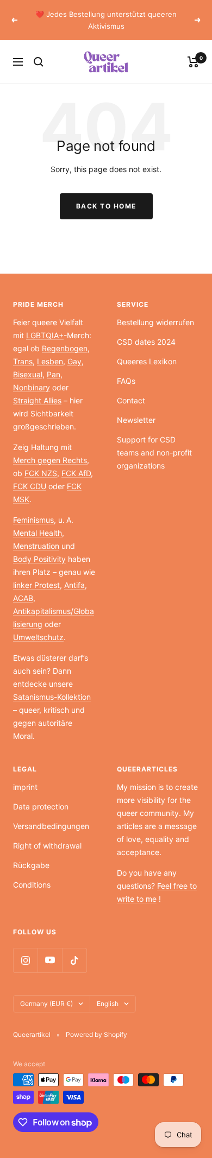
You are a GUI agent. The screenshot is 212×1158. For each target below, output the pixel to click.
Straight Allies (37, 400)
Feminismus (33, 519)
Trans (23, 361)
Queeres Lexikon (147, 361)
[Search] (38, 62)
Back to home (106, 206)
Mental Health (37, 532)
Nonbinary (31, 387)
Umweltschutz (38, 637)
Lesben (50, 361)
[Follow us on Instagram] (25, 960)
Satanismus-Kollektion (52, 696)
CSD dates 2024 (146, 341)
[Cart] (193, 61)
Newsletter (136, 420)
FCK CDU (29, 486)
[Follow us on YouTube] (50, 960)
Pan (53, 374)
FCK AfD (76, 473)
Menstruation (36, 545)
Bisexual (27, 374)
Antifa (74, 585)
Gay (74, 361)
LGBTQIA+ (45, 335)
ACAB (23, 598)
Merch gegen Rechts (50, 460)
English (108, 1003)
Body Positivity (39, 559)
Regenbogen (65, 348)
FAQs (126, 380)
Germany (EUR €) (46, 1003)
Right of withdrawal (47, 845)
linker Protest (36, 585)
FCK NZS (40, 473)
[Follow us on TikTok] (74, 960)
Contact (131, 400)
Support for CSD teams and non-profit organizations (154, 452)
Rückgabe (31, 865)
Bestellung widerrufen (155, 322)
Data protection (40, 806)
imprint (25, 787)
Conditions (32, 884)
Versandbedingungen (51, 826)
